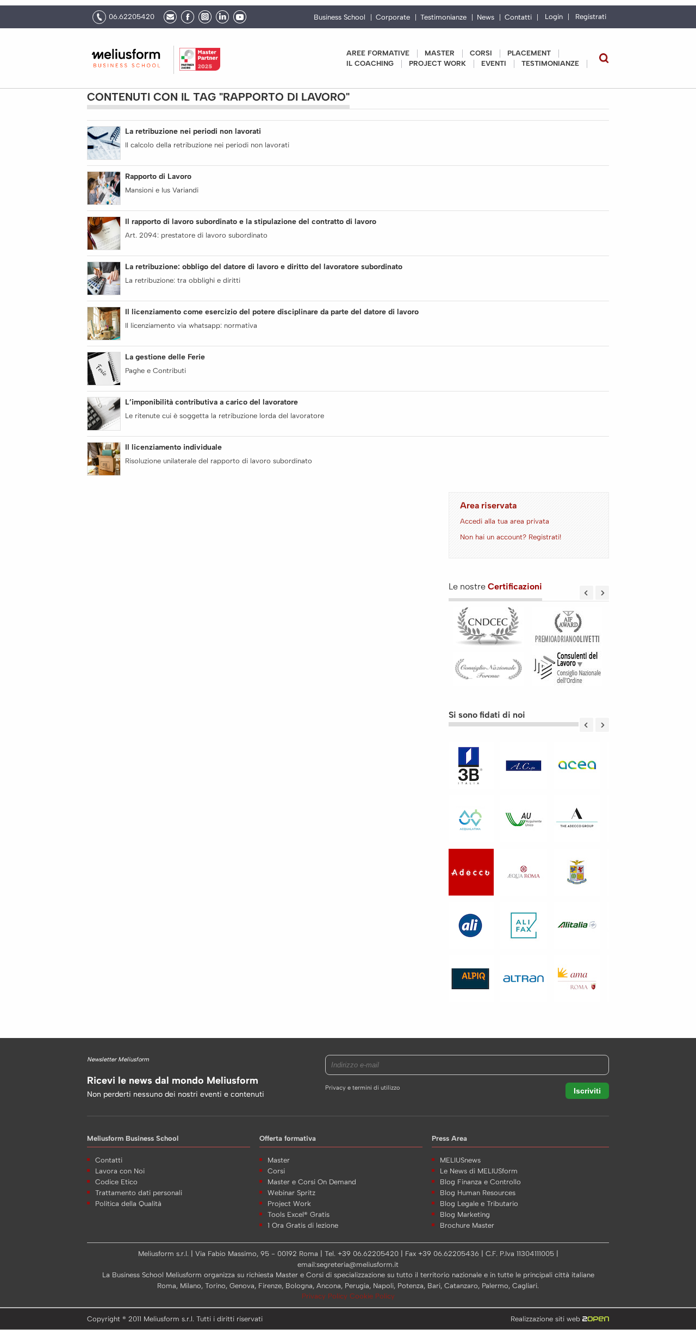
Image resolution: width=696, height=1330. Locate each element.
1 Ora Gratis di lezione (303, 1225)
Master (440, 53)
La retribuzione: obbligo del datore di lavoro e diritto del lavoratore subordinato (263, 266)
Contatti (518, 17)
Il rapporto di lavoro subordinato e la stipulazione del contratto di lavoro (250, 221)
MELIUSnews (460, 1160)
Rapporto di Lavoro (158, 176)
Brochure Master (467, 1225)
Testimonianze (443, 17)
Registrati (590, 17)
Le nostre (495, 586)
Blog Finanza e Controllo (480, 1182)
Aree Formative (377, 53)
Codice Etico (116, 1182)
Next (602, 593)
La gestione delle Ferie (165, 357)
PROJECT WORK (437, 63)
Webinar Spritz (291, 1193)
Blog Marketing (465, 1214)
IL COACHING (370, 63)
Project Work (289, 1204)
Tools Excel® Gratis (299, 1214)
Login (554, 17)
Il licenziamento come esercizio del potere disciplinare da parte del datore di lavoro (272, 311)
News (485, 17)
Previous (586, 593)
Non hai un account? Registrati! (510, 537)
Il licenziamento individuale (173, 447)
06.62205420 (131, 17)
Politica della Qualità (128, 1204)
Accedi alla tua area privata (504, 521)
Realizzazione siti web (546, 1319)
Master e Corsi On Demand (312, 1182)
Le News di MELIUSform (479, 1171)
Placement (529, 53)
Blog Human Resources (477, 1193)
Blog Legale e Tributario (479, 1204)
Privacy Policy (326, 1296)
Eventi (493, 63)
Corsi (481, 53)
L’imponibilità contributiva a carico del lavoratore (211, 402)
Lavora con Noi (120, 1171)
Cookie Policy (372, 1296)
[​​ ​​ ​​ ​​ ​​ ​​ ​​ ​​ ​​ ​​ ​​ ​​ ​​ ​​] (529, 877)
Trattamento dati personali (138, 1193)
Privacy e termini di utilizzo (362, 1087)
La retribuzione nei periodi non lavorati (193, 131)
